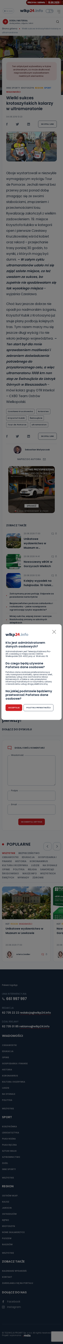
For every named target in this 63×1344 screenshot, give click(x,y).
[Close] (54, 632)
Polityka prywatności (38, 707)
